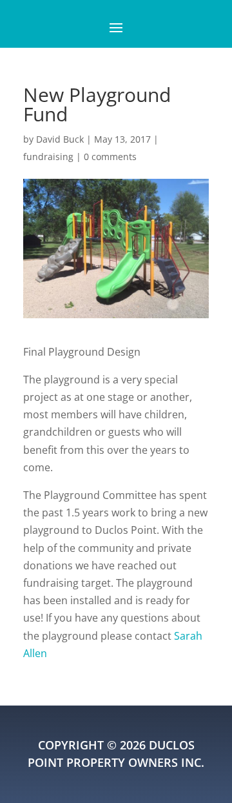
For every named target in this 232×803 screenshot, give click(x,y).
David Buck (60, 139)
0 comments (110, 156)
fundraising (48, 156)
